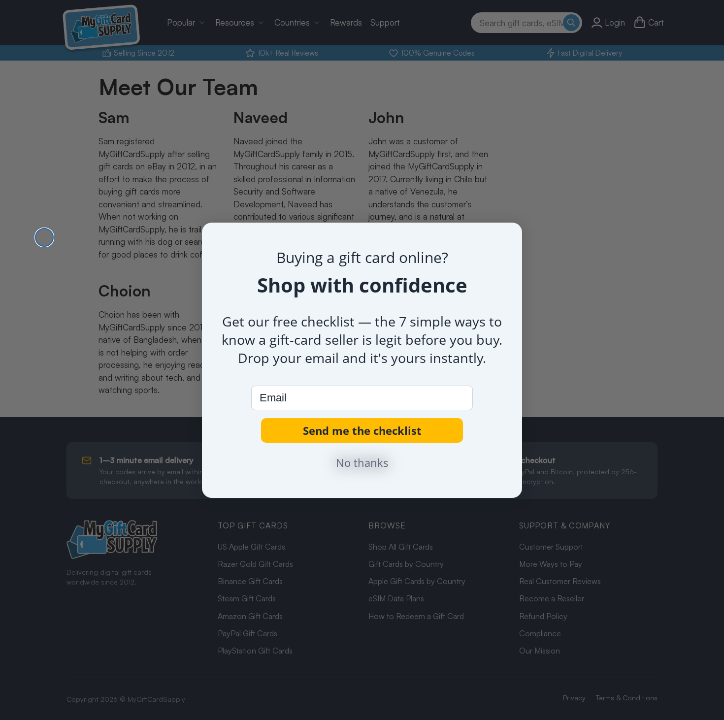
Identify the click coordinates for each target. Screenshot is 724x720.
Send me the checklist (362, 430)
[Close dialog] (44, 237)
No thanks (362, 462)
